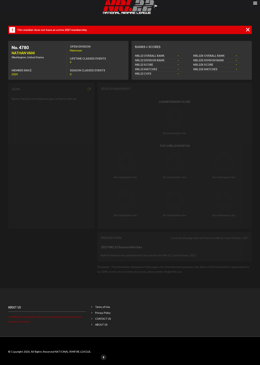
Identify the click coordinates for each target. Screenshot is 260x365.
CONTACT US (103, 318)
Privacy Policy (103, 312)
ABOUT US (101, 324)
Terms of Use (102, 306)
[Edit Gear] (89, 89)
